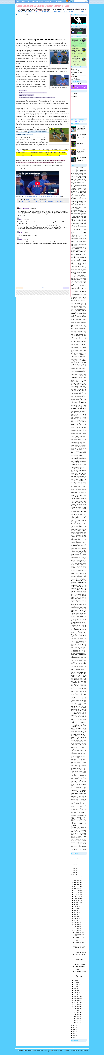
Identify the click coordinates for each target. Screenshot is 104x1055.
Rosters (77, 662)
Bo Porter (79, 229)
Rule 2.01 (82, 691)
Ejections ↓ (57, 11)
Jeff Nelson (83, 451)
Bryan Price (81, 259)
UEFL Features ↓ (46, 11)
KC (75, 496)
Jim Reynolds (74, 462)
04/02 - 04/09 (77, 998)
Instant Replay (37, 201)
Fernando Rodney (74, 380)
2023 (74, 862)
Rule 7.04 (73, 719)
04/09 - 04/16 (77, 996)
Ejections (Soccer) (74, 365)
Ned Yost (81, 597)
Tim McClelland (77, 788)
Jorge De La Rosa (81, 486)
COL (78, 266)
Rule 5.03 (83, 704)
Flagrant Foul (81, 381)
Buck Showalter (82, 260)
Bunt (72, 263)
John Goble (79, 474)
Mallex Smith (78, 535)
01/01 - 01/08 (77, 1022)
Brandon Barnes (74, 238)
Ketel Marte (75, 502)
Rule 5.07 (78, 707)
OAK (74, 608)
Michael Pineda (82, 570)
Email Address (74, 93)
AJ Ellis (75, 170)
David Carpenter (75, 328)
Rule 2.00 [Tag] (74, 691)
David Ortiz (73, 331)
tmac (85, 849)
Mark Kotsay (73, 545)
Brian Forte (83, 248)
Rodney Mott (74, 654)
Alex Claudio (82, 182)
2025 (74, 858)
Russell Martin (79, 735)
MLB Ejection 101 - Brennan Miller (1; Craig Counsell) (76, 40)
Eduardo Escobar (74, 359)
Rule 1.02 (80, 663)
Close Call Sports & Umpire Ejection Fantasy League (42, 5)
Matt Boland (78, 558)
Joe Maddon (77, 468)
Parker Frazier (75, 613)
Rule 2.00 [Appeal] (75, 669)
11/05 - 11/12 (77, 888)
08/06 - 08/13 (77, 914)
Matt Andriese (74, 557)
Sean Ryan (82, 759)
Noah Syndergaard (74, 607)
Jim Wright (80, 464)
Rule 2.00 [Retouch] (79, 687)
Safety (80, 747)
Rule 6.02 (79, 712)
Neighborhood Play (75, 598)
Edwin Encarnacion (82, 359)
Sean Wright (73, 760)
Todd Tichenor (83, 794)
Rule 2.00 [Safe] (74, 688)
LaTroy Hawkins (81, 516)
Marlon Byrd (75, 551)
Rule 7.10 (82, 722)
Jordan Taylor (73, 486)
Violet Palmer (76, 834)
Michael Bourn (83, 569)
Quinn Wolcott (74, 635)
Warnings (78, 837)
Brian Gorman (76, 250)
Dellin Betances (76, 337)
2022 (74, 864)
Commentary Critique (79, 303)
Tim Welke (77, 791)
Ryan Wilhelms (75, 743)
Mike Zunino (73, 589)
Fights (74, 381)
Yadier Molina (82, 842)
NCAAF (83, 594)
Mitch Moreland (79, 591)
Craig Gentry (82, 307)
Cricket (72, 309)
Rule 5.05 (80, 706)
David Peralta (80, 331)
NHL (81, 595)
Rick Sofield (77, 644)
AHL (82, 169)
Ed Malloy (84, 354)
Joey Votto (74, 471)
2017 (74, 874)
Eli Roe (80, 365)
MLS (85, 530)
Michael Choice (75, 570)
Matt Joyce (82, 561)
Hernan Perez (73, 414)
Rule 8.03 (84, 726)
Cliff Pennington (74, 297)
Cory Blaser (81, 304)
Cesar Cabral (75, 278)
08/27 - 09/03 (77, 908)
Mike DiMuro (79, 579)
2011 (74, 1035)
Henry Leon (82, 412)
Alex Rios (84, 183)
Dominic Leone (75, 347)
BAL (76, 211)
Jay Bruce (72, 445)
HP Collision (74, 408)
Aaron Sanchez (79, 173)
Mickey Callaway (74, 573)
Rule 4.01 (83, 697)
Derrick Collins (83, 340)
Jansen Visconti (81, 439)
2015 (74, 1027)
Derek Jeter (73, 338)
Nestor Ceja (73, 600)
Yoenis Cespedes (83, 845)
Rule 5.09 (75, 709)
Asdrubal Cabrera (78, 207)
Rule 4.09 (84, 700)
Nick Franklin (80, 603)
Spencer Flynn (83, 766)
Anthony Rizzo (83, 201)
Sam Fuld (76, 749)
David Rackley (78, 332)
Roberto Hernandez (74, 648)
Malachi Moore (76, 533)
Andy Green (75, 194)
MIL (72, 530)
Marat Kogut (75, 538)
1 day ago (73, 74)
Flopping (73, 383)
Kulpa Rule (83, 511)
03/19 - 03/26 (77, 1002)
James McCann (74, 437)
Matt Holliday (76, 561)
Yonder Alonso (74, 846)
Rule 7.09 (75, 722)
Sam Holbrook (83, 749)
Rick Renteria (79, 642)
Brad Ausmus (83, 235)
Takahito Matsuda (79, 778)
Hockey (72, 415)
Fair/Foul (82, 375)
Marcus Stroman (82, 539)
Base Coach (83, 214)
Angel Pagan (82, 198)
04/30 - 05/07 (77, 990)
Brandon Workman (82, 241)
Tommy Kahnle (73, 800)
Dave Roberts (83, 325)
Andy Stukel (74, 195)
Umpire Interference (76, 822)
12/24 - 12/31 (77, 876)
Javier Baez (77, 443)
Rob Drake (83, 644)
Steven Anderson (78, 772)
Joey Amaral (76, 470)
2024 (74, 860)
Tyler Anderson (73, 815)
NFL (76, 595)
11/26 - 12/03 (77, 882)
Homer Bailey (78, 415)
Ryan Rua (77, 741)
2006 (74, 1037)
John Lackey (80, 476)
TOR (85, 777)
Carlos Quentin (79, 272)
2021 (74, 866)
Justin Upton (79, 495)
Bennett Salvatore (77, 220)
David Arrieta (83, 326)
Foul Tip (75, 384)
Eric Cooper (73, 370)
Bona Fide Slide (82, 234)
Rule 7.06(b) (77, 721)
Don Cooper (82, 347)
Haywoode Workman (74, 411)
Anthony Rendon (74, 201)
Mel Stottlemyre (79, 567)
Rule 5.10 (82, 709)
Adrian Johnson (80, 177)
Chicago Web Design (63, 1050)
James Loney (82, 436)
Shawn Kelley (80, 765)
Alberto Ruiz (81, 180)
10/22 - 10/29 (77, 892)
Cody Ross (73, 301)
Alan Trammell (82, 179)
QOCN (80, 632)
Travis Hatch (77, 808)
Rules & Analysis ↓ (69, 11)
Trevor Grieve (73, 812)
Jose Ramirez (78, 489)
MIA (83, 529)
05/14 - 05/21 (77, 986)
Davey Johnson (76, 326)
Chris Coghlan (82, 285)
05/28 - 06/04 (77, 982)
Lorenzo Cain (83, 526)
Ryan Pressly (79, 740)
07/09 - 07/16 (77, 922)
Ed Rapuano (75, 356)
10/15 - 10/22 (77, 894)
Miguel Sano (73, 576)
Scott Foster (82, 752)
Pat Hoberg (74, 616)
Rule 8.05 (80, 728)
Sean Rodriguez (74, 759)
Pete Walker (81, 625)
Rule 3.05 (74, 694)
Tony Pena (74, 803)
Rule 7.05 (80, 719)
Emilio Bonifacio (79, 367)
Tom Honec (73, 797)
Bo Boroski (73, 229)
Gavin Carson (82, 393)
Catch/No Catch (30, 201)
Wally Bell (73, 836)
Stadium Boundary (76, 768)
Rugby (76, 663)
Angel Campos (75, 197)
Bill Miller (84, 223)
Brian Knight (79, 251)
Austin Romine (82, 208)
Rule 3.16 (76, 697)
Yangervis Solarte (74, 843)
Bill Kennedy (73, 223)
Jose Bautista (80, 488)
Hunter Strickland (75, 417)
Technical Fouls (74, 780)
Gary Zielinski (75, 393)
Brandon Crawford (74, 239)
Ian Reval (77, 420)
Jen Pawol (82, 452)
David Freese (82, 328)
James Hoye (74, 436)
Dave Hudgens (83, 322)
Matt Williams (80, 564)
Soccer (77, 766)
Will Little (77, 839)
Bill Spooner (75, 225)
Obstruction (81, 608)
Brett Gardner (74, 245)
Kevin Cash (81, 502)
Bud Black (75, 262)
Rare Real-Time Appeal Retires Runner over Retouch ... (78, 959)
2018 (74, 872)
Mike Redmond (74, 586)
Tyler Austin (80, 815)
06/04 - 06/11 (77, 980)
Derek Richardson (81, 338)
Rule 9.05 (83, 731)
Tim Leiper (84, 787)
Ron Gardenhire (82, 654)
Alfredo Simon (79, 188)
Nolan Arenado (83, 607)
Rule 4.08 (79, 700)
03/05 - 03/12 (77, 1006)
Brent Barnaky (74, 244)
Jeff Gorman (79, 448)
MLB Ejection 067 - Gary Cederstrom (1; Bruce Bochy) (78, 939)
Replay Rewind (78, 641)
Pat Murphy (81, 616)
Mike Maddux (73, 582)
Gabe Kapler (73, 390)
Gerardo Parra (83, 398)
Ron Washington (76, 659)
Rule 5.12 (79, 710)
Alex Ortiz (79, 183)
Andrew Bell (74, 191)
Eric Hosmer (77, 371)
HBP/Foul (78, 406)
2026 (74, 856)
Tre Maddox (82, 809)
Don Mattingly (74, 349)
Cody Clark (83, 300)
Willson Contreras (82, 840)
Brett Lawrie (80, 245)
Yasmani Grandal (74, 845)
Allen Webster (77, 189)
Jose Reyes (84, 489)
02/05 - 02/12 (77, 1014)
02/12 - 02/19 (77, 1012)
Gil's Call (75, 401)
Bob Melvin (83, 232)
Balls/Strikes (77, 213)
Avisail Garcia (74, 210)
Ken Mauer (84, 499)
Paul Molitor (79, 619)
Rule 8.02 (43, 201)
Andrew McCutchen (82, 191)
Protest (72, 632)
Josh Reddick (74, 492)
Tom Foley (75, 796)
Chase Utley (78, 282)
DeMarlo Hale (78, 335)
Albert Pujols (74, 180)
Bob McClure (77, 232)
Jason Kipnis (73, 442)
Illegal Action (74, 421)
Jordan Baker (81, 485)
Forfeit (85, 383)
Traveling (72, 806)
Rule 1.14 (76, 666)
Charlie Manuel (79, 281)
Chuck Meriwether (75, 294)
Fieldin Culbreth (82, 380)
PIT (85, 610)
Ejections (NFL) (80, 364)
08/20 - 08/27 (77, 910)
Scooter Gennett (76, 750)
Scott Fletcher (75, 752)
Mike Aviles (80, 576)
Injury (74, 424)
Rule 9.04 (77, 731)
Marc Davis (82, 538)
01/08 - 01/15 (77, 1020)
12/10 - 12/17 (77, 880)
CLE (74, 266)
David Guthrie (73, 329)
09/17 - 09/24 (77, 902)
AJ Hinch (81, 170)
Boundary (75, 235)
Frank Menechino (83, 386)
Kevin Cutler (73, 504)
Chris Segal (81, 291)
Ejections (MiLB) (75, 362)
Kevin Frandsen (79, 504)
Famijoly (75, 69)
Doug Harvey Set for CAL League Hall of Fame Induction (79, 948)
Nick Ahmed (78, 601)
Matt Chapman (80, 560)
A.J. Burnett (73, 167)
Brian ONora (78, 253)
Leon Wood (78, 523)
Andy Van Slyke (82, 195)
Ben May (84, 219)
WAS (82, 834)
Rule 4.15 (76, 703)
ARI (76, 172)
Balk (85, 211)
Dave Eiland (77, 322)
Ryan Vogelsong (83, 741)
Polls (83, 629)
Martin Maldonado (82, 551)
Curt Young (77, 309)
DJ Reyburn (78, 310)
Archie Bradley (82, 204)
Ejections (76, 361)
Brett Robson (78, 247)
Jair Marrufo (79, 430)
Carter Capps (79, 273)
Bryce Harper (74, 260)
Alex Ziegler (78, 186)
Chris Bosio (76, 285)
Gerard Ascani (76, 398)
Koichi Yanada (79, 510)
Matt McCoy (80, 563)
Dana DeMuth (78, 316)
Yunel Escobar (81, 848)
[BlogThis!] (42, 199)
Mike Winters (81, 588)
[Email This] (40, 199)
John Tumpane (80, 479)
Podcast (77, 629)
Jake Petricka (83, 433)
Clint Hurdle (73, 298)
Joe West (84, 468)
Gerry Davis (83, 399)
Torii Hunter (82, 805)
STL (72, 746)
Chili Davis (80, 284)
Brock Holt (78, 256)
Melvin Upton (77, 569)
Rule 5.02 (78, 704)
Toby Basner (75, 793)
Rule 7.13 (79, 724)
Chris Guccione (77, 288)
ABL (78, 169)
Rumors (72, 735)
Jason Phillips (79, 442)
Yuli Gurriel (75, 848)
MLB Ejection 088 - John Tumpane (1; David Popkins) (81, 136)
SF (83, 744)
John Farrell (78, 473)
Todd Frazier (83, 793)
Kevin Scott (83, 507)
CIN (85, 264)
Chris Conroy (74, 287)
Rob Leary (75, 645)
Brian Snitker (78, 254)
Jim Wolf (73, 464)
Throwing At (83, 784)
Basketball (84, 217)
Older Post (66, 288)
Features (83, 377)
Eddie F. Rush (82, 356)
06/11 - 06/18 (77, 930)
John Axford (81, 471)
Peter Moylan (80, 626)
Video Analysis (82, 833)
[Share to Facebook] (45, 199)
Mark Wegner (83, 550)
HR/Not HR (81, 408)
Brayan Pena (74, 242)
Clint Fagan (81, 297)
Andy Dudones (75, 192)
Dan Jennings (80, 315)
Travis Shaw (83, 808)
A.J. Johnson (80, 167)
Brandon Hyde (74, 241)
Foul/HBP (81, 384)
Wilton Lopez (75, 842)
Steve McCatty (79, 771)
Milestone (79, 589)
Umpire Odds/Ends (61, 201)
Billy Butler (73, 226)
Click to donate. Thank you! (77, 83)
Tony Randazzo (80, 803)
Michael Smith (82, 572)
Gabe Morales (81, 390)
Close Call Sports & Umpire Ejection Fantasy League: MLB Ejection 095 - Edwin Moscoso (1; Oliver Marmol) (76, 79)
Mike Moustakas (75, 583)
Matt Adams (79, 555)
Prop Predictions (80, 631)
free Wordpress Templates (73, 1050)
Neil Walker (83, 598)
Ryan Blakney (80, 737)
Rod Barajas (82, 653)
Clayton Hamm (83, 294)
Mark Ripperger (82, 548)
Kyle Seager (80, 514)
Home (43, 287)
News (79, 600)
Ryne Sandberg (82, 743)
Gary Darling (83, 392)
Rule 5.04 (73, 706)
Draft (72, 353)
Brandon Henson (82, 239)
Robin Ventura (75, 651)
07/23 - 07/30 (77, 918)
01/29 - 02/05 (77, 1016)
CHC (78, 264)
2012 (74, 1033)
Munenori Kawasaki (81, 592)
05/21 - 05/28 (77, 984)
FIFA (77, 375)
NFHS (72, 595)
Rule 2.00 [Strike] (80, 690)
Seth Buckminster (82, 760)
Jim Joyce (74, 461)
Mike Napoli (81, 585)
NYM (85, 595)
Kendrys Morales (75, 501)
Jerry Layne (81, 457)
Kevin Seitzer (74, 508)
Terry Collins (77, 781)
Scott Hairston (73, 753)
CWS (82, 266)
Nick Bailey (83, 601)
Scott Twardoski (79, 754)
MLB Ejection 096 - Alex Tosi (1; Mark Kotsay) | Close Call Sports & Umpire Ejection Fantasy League (76, 72)
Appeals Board (76, 203)
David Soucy (79, 334)
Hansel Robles (82, 409)
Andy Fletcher (83, 192)
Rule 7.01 (84, 716)
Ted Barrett (83, 780)
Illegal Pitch (81, 421)
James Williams (73, 439)
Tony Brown (78, 802)
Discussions (83, 346)
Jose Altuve (73, 488)
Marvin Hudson (75, 554)
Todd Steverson (75, 794)
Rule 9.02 (83, 729)
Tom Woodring (80, 799)
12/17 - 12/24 (77, 878)
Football (79, 383)
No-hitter (82, 606)
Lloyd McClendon (82, 524)
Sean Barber (74, 757)
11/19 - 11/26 (77, 884)
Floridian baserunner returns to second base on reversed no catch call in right (42, 196)
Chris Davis (81, 287)
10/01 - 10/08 (77, 898)
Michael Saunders (74, 572)
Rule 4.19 (82, 703)
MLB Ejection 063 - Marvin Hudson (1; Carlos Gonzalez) (79, 976)
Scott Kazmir (80, 753)
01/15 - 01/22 (77, 1018)
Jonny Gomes (74, 485)
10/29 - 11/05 (77, 890)
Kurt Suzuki (78, 513)
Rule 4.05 (84, 698)
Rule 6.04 (77, 713)
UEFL (55, 201)
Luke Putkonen (78, 529)
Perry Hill (83, 623)
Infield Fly (84, 423)
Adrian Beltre (78, 176)
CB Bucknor (78, 263)
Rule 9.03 (72, 731)
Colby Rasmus (79, 301)
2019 (74, 870)
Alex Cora (73, 183)
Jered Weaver (73, 454)
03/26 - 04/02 (77, 1000)
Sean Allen (83, 756)
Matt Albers (84, 555)
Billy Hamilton (83, 226)
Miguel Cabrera (83, 573)
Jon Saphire (77, 482)
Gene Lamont (79, 395)
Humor (84, 415)
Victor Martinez (74, 833)
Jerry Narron (80, 458)
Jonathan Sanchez (80, 483)
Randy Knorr (73, 638)
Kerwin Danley (83, 501)
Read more (78, 46)
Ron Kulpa (83, 656)
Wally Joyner (80, 836)
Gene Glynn (73, 395)
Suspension (81, 775)
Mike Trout (75, 588)
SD (73, 744)
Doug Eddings (83, 350)
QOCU (72, 634)
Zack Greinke (80, 849)
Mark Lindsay (80, 545)
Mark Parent (74, 548)
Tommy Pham (80, 800)
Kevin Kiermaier (79, 505)
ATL (80, 172)
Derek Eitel (83, 337)
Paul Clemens (79, 617)
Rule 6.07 (81, 715)
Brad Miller (75, 236)
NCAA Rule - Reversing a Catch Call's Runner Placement (79, 968)
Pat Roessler (73, 617)
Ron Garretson (76, 656)
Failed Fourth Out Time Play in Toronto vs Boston (81, 144)
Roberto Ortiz (75, 650)
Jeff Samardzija (76, 452)
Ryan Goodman (82, 738)
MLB (80, 530)
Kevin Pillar (77, 507)
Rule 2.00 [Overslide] (75, 685)
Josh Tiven (81, 492)
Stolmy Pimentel (79, 774)
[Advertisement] (42, 27)
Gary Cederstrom (75, 392)
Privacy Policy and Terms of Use (52, 1048)
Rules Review (50, 201)
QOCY (80, 634)
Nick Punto (77, 606)
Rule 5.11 (73, 710)
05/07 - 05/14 (77, 988)
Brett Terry (84, 247)
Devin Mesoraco (79, 343)
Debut (85, 335)
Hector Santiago (74, 412)
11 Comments (34, 199)
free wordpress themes (53, 1051)
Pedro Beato (79, 622)
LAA (85, 514)
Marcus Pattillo (74, 539)
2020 (74, 868)
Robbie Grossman (74, 647)
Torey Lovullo (74, 805)
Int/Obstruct (79, 426)
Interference (83, 427)
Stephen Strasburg (78, 769)
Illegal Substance (75, 423)
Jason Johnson (82, 440)
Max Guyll (80, 566)
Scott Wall (78, 756)
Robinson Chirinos (75, 653)
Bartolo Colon (77, 214)
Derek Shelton (74, 340)
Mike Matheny (81, 582)
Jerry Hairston (73, 457)
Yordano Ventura (82, 846)
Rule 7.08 (84, 721)
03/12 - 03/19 (77, 1004)
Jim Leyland (82, 461)
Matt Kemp (73, 563)
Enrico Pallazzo (82, 368)
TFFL (80, 777)
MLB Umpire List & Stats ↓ (32, 11)
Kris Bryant (76, 511)
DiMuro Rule (79, 344)
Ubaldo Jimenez (82, 820)
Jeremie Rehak (80, 454)
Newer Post (19, 288)
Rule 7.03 (82, 718)
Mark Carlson (79, 542)
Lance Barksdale (75, 517)
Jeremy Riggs (81, 455)
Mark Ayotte (80, 541)
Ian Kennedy (81, 418)
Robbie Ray (82, 647)
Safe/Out (73, 747)
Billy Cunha (78, 226)
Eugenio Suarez (78, 374)
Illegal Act (83, 420)
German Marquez (75, 399)
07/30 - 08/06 (77, 916)
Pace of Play (83, 611)
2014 (74, 1029)
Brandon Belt (82, 238)
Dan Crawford (79, 313)
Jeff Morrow (77, 451)
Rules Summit (81, 734)
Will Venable (73, 840)
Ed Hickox (77, 354)
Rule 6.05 (84, 713)
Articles (24, 201)
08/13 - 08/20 (77, 912)
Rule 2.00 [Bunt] (75, 672)
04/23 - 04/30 (77, 992)
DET (72, 310)
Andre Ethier (84, 189)
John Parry (78, 477)
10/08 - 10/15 (77, 896)
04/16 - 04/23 (77, 994)
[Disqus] (42, 225)
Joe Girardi (79, 467)
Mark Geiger (76, 544)
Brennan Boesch (82, 242)
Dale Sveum (79, 312)
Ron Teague (83, 657)
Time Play (84, 791)
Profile (72, 631)
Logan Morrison (76, 526)
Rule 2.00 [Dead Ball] (81, 673)
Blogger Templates (84, 1050)
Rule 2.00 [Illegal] (78, 678)
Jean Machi (84, 445)
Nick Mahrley (79, 604)
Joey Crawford (83, 470)
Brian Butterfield (75, 248)
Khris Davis (81, 508)
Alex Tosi (74, 185)
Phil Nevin (79, 628)
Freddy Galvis (73, 389)
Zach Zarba (73, 849)
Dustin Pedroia (79, 353)
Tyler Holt (83, 817)
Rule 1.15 (81, 666)
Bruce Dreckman (80, 257)
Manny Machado (82, 536)
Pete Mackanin (74, 625)
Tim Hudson (79, 787)
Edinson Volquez (74, 357)
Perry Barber (77, 623)
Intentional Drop (74, 427)
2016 (74, 1025)
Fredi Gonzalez (81, 389)
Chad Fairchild (83, 278)
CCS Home (19, 11)
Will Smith (83, 839)
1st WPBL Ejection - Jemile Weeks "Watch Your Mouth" (76, 50)
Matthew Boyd (73, 566)
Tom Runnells (80, 797)
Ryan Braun (73, 738)
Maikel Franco (83, 532)
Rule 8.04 (74, 728)
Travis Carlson (79, 806)
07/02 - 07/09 (77, 924)
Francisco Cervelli (74, 386)
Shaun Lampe (73, 765)
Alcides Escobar (74, 182)
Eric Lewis (83, 371)
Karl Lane (73, 498)
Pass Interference (83, 613)
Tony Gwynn (84, 802)
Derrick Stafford (76, 341)
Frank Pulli (74, 387)
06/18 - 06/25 (77, 928)
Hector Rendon (82, 411)
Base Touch (83, 216)
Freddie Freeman (81, 387)
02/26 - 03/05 (77, 1008)
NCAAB (77, 594)
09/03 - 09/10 (77, 906)
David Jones (81, 329)
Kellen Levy (79, 498)
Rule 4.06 (74, 700)
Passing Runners (76, 614)
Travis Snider (75, 809)
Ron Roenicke (76, 657)
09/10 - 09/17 (77, 904)
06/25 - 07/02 (77, 926)
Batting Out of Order (76, 219)
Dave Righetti (75, 325)
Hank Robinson (74, 409)
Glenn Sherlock (74, 402)
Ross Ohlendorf (79, 660)
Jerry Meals (73, 458)
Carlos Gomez (79, 270)
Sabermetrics (80, 746)
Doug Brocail (75, 350)
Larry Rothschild (78, 520)
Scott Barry (83, 750)
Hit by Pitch (81, 414)
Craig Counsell (74, 307)
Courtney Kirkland (75, 306)
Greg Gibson (81, 402)
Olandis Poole (74, 610)
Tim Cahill (73, 787)
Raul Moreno (80, 638)
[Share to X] (44, 199)
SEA (79, 744)
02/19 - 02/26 (77, 1010)
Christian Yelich (81, 292)
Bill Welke (82, 225)
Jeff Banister (80, 446)
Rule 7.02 (75, 718)
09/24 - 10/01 (77, 900)
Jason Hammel (74, 440)
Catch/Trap (84, 276)
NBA (72, 594)
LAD (74, 516)
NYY (74, 597)
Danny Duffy (78, 319)
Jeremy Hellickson (74, 455)
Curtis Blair (82, 309)
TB (71, 777)
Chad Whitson (76, 279)
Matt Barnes (81, 557)
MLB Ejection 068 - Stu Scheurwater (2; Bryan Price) (78, 934)
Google (52, 1050)
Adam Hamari (78, 174)
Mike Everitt (81, 580)
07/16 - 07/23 (77, 920)
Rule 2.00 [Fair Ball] (77, 675)
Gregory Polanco (79, 405)
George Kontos (79, 396)
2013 (74, 1031)
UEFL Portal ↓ (81, 11)
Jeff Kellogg (79, 449)
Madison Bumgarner (76, 532)
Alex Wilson (80, 185)
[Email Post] (38, 199)
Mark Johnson (82, 544)
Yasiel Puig (81, 843)
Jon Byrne (80, 480)
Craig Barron (82, 306)
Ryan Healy (73, 740)
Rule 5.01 (72, 704)
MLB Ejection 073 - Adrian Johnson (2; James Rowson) (81, 128)
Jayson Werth (78, 445)
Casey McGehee (80, 275)
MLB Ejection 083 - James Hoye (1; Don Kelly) (81, 151)
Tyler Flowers (77, 817)
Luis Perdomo (80, 527)
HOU (83, 406)
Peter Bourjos (73, 626)
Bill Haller (77, 222)
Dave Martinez (83, 323)
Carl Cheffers (74, 269)
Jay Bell (83, 443)
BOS (81, 211)
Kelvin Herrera (77, 499)
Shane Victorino (82, 763)
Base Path (75, 216)
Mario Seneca (73, 541)
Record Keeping (79, 639)
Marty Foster (81, 553)
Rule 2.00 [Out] (82, 684)
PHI (80, 610)
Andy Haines (83, 194)
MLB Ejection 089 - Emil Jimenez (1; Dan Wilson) (81, 159)
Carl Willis (80, 269)
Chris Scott (75, 291)
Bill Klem (79, 223)
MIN (76, 530)
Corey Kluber (73, 304)
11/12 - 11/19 (77, 886)
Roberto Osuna (83, 650)
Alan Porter (73, 179)
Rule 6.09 (77, 716)
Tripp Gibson (81, 812)
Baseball (75, 217)
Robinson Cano (83, 651)
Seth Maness (77, 762)
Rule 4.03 (73, 698)
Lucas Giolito (74, 527)
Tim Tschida (80, 790)
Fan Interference (74, 377)
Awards (80, 210)
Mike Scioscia (83, 586)
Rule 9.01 (76, 729)
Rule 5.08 (84, 707)
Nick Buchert (73, 603)
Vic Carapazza (80, 831)
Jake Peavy (77, 433)
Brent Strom (82, 244)
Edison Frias (82, 357)
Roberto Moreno (82, 648)
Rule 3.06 (80, 694)
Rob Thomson (82, 645)
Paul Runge (79, 620)
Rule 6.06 (75, 715)
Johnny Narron (73, 480)
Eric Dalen (81, 370)
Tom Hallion (81, 796)
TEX (76, 777)
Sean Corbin (82, 757)
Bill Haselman (82, 222)
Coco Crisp (77, 300)
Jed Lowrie (74, 446)
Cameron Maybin (82, 267)
